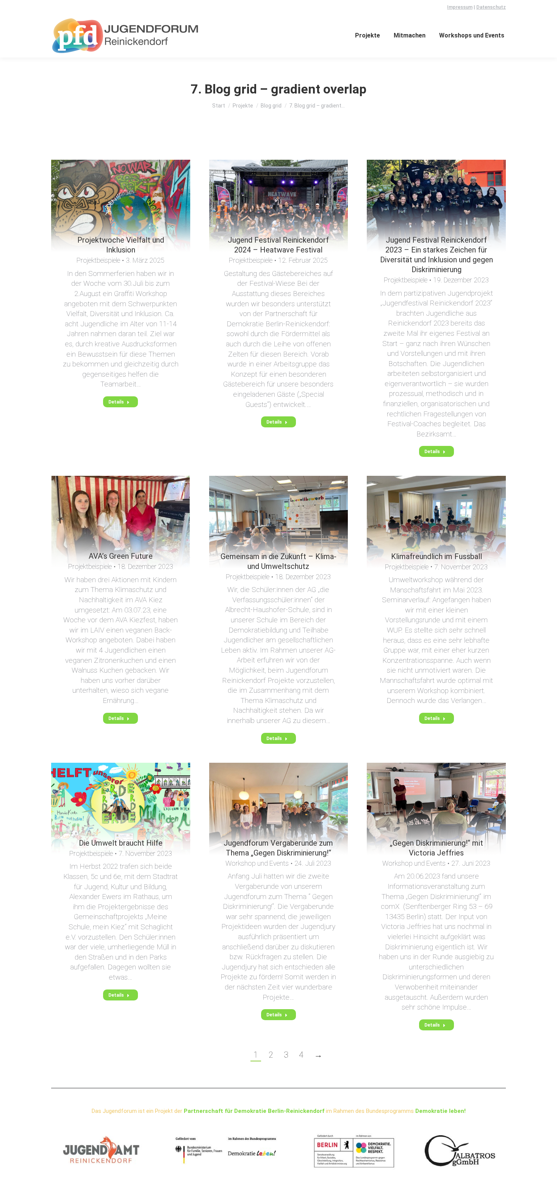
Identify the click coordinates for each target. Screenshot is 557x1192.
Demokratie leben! (440, 1111)
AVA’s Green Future (121, 556)
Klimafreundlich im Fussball (436, 556)
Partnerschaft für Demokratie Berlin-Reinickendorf (254, 1111)
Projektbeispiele (98, 260)
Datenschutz (491, 7)
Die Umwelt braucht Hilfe (121, 843)
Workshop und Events (257, 863)
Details (116, 402)
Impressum (460, 7)
